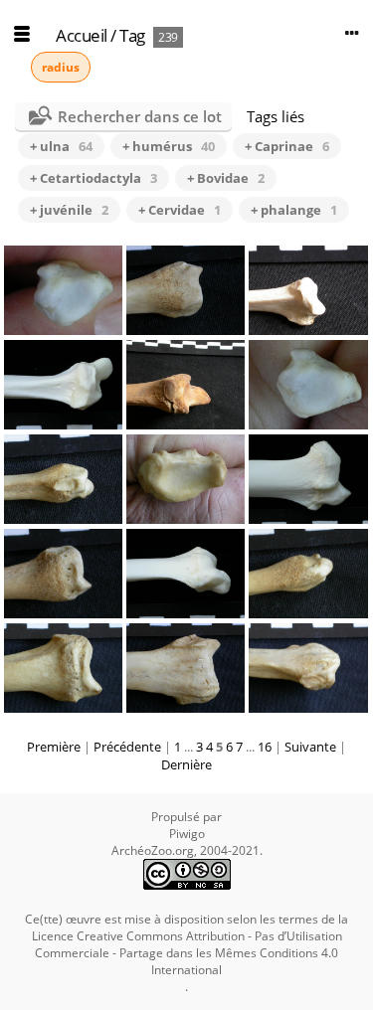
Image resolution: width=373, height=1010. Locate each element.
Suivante (310, 747)
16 (265, 747)
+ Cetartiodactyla (93, 178)
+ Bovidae (226, 178)
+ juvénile (69, 210)
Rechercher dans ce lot (140, 116)
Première (54, 747)
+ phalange (294, 210)
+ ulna (61, 146)
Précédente (127, 747)
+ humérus (168, 146)
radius (61, 67)
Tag (132, 35)
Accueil (81, 35)
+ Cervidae (179, 210)
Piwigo (187, 833)
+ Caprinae (287, 146)
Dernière (186, 764)
